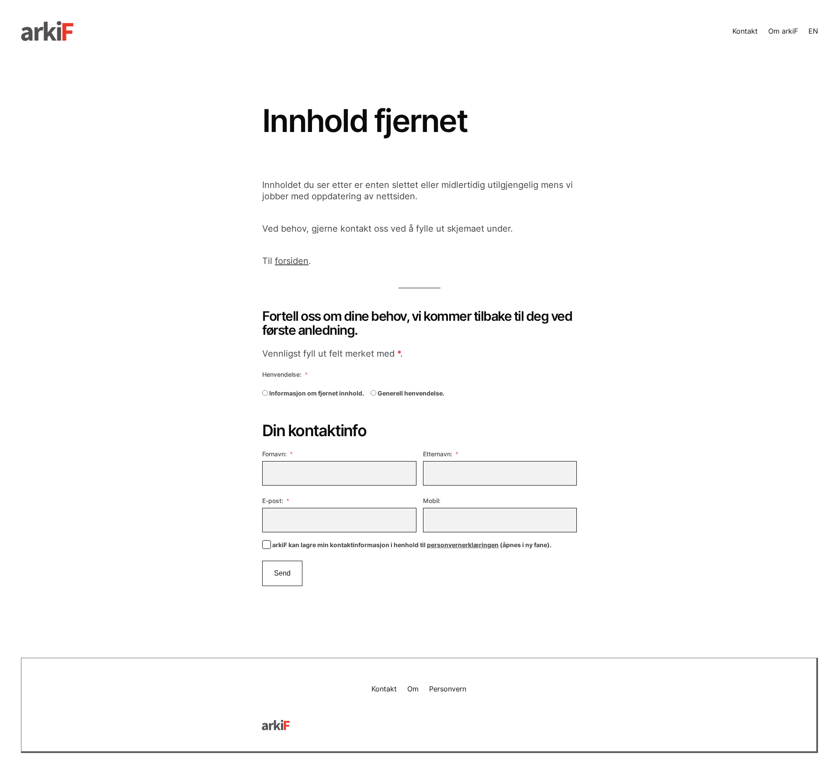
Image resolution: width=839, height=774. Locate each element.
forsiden (292, 261)
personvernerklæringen (463, 544)
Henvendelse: (282, 374)
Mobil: (431, 500)
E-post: (272, 500)
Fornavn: (274, 454)
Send (282, 573)
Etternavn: (437, 454)
